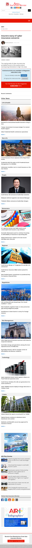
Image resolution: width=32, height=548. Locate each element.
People (4, 175)
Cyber (7, 60)
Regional (5, 245)
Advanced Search (16, 12)
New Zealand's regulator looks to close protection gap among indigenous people (15, 307)
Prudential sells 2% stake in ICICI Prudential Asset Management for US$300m (15, 163)
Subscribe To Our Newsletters (16, 541)
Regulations (6, 282)
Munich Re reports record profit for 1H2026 (15, 414)
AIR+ (2, 27)
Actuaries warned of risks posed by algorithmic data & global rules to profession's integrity (18, 471)
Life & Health (6, 102)
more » (3, 134)
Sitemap (21, 14)
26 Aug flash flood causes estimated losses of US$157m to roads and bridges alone (19, 460)
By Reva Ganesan (9, 42)
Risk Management (7, 320)
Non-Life (5, 138)
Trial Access (24, 78)
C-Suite (4, 394)
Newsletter (16, 14)
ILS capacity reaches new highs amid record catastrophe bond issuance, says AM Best (13, 228)
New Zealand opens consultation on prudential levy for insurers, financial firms (15, 275)
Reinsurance (6, 208)
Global (3, 60)
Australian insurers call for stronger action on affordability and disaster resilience (14, 350)
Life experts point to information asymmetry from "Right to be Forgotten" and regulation (18, 478)
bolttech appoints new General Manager (15, 198)
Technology (5, 357)
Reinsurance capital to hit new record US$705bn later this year (13, 238)
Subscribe (11, 14)
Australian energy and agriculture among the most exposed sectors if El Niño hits (15, 345)
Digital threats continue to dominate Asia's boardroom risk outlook (13, 418)
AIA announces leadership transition (15, 194)
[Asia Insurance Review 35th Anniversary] (16, 4)
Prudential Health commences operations (14, 132)
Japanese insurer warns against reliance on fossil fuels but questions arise (15, 377)
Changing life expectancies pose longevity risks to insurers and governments (19, 488)
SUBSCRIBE (14, 86)
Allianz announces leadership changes (14, 201)
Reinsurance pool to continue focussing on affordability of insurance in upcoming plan (15, 233)
